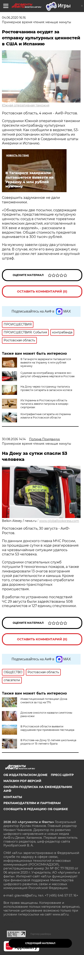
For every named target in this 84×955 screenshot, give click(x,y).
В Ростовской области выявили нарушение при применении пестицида (47, 728)
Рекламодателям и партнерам (32, 803)
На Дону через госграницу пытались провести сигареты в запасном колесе (46, 388)
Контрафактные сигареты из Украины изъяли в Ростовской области (45, 415)
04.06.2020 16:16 (14, 18)
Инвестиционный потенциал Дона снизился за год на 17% (43, 700)
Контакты (12, 797)
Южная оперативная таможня (25, 105)
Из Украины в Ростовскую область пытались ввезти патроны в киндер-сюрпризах (44, 404)
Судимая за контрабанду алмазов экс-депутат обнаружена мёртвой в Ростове (47, 374)
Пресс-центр (62, 775)
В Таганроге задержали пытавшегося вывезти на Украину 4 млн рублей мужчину (45, 362)
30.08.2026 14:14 (14, 439)
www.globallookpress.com (59, 521)
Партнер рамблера (40, 934)
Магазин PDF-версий (22, 781)
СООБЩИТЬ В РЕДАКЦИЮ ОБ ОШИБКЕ (35, 809)
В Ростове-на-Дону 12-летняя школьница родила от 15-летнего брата (48, 742)
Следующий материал (40, 943)
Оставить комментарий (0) (42, 291)
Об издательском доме (25, 775)
